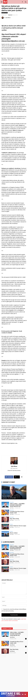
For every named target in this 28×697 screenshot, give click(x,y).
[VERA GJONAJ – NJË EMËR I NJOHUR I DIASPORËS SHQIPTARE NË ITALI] (5, 504)
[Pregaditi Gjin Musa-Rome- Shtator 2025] (5, 512)
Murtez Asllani (6, 496)
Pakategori (4, 12)
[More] (21, 476)
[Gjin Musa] (2, 18)
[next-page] (5, 656)
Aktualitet (12, 502)
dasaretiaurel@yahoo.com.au (13, 41)
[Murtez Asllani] (14, 491)
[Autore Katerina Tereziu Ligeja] (5, 526)
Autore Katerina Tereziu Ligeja (18, 525)
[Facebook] (22, 2)
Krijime (11, 524)
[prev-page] (2, 656)
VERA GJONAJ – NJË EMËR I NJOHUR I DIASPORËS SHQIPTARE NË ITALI (17, 505)
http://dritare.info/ (14, 468)
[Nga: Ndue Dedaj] (5, 519)
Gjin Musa (8, 17)
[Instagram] (20, 694)
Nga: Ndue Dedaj (14, 518)
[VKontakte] (22, 694)
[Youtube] (25, 694)
